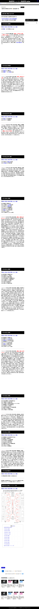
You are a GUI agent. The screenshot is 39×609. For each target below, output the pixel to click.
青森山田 (4, 70)
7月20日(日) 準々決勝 (7, 532)
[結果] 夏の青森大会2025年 (8, 527)
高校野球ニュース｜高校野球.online (19, 1)
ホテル (14, 26)
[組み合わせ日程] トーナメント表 (9, 545)
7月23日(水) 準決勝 (7, 530)
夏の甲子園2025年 (19, 42)
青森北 (4, 118)
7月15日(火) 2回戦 (6, 537)
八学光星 (9, 204)
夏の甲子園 (10, 26)
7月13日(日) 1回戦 (6, 540)
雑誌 (16, 26)
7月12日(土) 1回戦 (6, 542)
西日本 (6, 26)
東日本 (3, 26)
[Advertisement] (12, 54)
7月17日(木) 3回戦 (6, 535)
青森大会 (3, 567)
